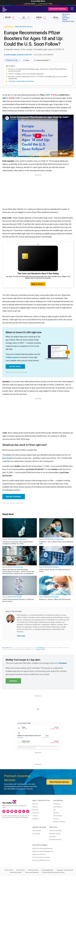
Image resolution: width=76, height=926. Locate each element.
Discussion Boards (55, 833)
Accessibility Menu (38, 1)
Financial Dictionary (55, 839)
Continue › (13, 681)
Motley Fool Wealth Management (42, 851)
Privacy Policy (20, 870)
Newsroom (35, 812)
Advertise (35, 818)
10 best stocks (12, 357)
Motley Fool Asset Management (42, 848)
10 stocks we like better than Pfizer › (21, 81)
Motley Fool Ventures (39, 854)
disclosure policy (40, 649)
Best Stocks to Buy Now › (58, 9)
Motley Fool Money (59, 821)
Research (35, 810)
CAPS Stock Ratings (55, 830)
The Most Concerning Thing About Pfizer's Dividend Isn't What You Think (17, 543)
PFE (48, 95)
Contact (34, 815)
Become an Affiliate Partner (41, 860)
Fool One (56, 818)
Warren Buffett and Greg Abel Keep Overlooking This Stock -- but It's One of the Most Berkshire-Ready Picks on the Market (18, 571)
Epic (54, 810)
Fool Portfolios (57, 815)
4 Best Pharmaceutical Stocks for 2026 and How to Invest (18, 600)
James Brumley (18, 567)
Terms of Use (9, 870)
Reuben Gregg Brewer (20, 539)
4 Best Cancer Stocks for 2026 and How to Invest (54, 571)
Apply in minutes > (38, 284)
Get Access (20, 737)
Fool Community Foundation (41, 857)
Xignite (17, 817)
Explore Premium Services (23, 26)
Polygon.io (25, 817)
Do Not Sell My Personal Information (53, 872)
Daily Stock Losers (68, 21)
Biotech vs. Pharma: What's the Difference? (55, 599)
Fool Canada (36, 833)
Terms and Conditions (32, 872)
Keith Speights (54, 567)
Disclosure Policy (33, 870)
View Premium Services (59, 782)
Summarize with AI (43, 60)
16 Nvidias (62, 663)
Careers (34, 807)
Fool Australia (36, 830)
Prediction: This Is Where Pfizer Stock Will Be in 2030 (56, 543)
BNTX (5, 98)
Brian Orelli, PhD (6, 647)
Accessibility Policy (47, 870)
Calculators (52, 836)
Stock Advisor (57, 807)
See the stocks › (15, 366)
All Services (56, 804)
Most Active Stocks (66, 15)
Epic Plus (56, 812)
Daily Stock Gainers (65, 18)
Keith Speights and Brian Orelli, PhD (19, 55)
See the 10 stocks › (13, 496)
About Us (35, 804)
